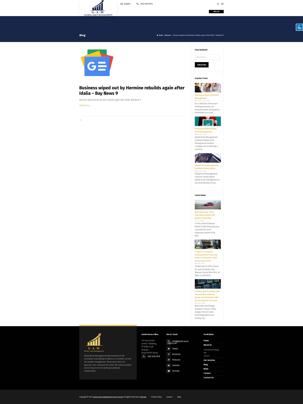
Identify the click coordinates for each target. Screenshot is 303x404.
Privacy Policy (156, 397)
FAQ (205, 353)
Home (206, 340)
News (206, 369)
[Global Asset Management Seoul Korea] (98, 8)
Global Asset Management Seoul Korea (108, 397)
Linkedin (176, 365)
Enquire (127, 4)
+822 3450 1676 (146, 4)
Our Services (209, 360)
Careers (206, 356)
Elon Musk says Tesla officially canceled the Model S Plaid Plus (205, 215)
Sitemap (143, 397)
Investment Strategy (211, 350)
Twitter (175, 349)
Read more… (84, 105)
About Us (208, 345)
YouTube (175, 371)
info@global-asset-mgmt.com (178, 342)
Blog (206, 364)
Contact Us (209, 377)
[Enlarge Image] (133, 62)
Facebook (176, 354)
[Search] (218, 4)
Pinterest (176, 360)
